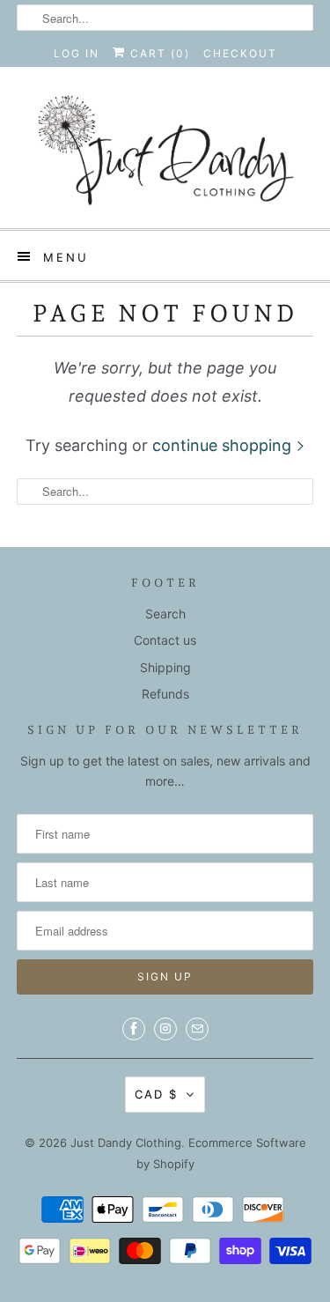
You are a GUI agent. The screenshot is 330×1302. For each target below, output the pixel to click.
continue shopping (224, 445)
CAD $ (156, 1094)
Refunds (165, 693)
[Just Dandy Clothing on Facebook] (133, 1028)
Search (165, 613)
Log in (76, 53)
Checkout (240, 53)
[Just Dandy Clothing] (164, 154)
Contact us (165, 640)
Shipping (165, 667)
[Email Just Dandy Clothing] (197, 1028)
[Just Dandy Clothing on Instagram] (165, 1028)
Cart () (158, 53)
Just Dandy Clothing (125, 1143)
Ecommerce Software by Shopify (221, 1153)
